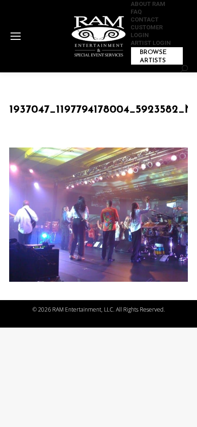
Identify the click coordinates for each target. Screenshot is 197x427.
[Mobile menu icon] (15, 36)
